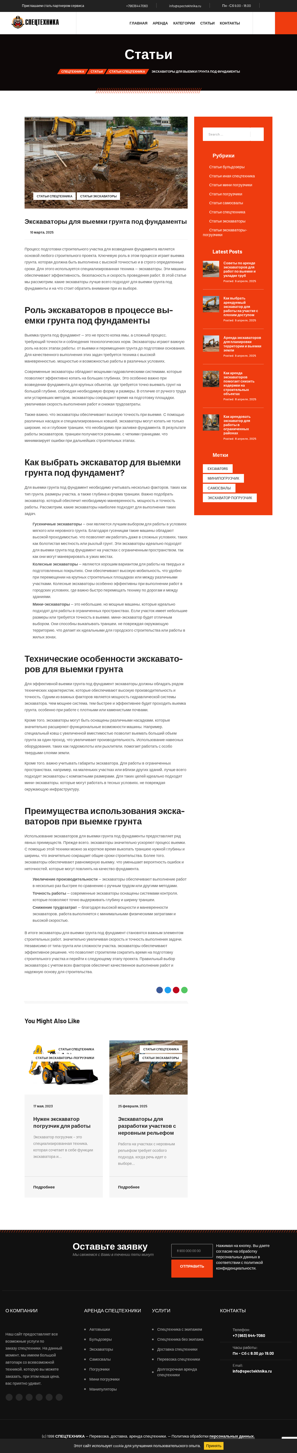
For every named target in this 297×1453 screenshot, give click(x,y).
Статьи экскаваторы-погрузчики (65, 1058)
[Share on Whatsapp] (184, 990)
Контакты (230, 23)
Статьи (207, 23)
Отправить (192, 1266)
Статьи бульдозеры (227, 166)
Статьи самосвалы (226, 202)
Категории (184, 23)
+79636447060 (137, 6)
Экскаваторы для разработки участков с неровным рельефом (147, 1126)
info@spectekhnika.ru (185, 6)
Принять (213, 1445)
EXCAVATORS (218, 468)
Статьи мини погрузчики (230, 184)
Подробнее (44, 1187)
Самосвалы (219, 488)
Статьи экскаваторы (98, 196)
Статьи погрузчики (225, 193)
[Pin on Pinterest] (176, 990)
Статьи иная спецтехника (232, 175)
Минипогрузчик (223, 478)
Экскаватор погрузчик (230, 498)
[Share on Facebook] (159, 990)
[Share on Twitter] (168, 990)
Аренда (160, 23)
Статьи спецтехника (54, 196)
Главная (138, 23)
